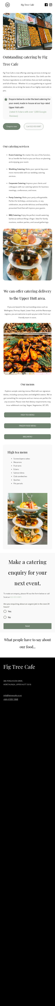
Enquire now (12, 126)
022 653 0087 (15, 597)
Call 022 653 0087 (33, 126)
